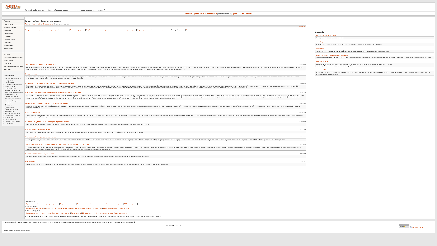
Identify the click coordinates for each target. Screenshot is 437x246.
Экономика (7, 30)
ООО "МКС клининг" (322, 62)
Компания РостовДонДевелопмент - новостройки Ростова (46, 103)
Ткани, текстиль (76, 213)
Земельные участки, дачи (128, 30)
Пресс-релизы (238, 14)
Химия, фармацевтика (110, 208)
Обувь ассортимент (88, 213)
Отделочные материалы (68, 204)
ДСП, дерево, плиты (130, 204)
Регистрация (8, 60)
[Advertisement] (347, 24)
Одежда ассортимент (33, 213)
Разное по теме (191, 30)
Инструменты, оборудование (9, 81)
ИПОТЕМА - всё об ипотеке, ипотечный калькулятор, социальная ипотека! (53, 92)
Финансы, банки (9, 39)
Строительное (10, 111)
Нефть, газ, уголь (68, 208)
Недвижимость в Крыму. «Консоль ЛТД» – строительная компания (50, 83)
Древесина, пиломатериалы (35, 208)
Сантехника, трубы (83, 204)
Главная (188, 14)
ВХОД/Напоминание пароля (13, 57)
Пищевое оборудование (13, 101)
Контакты (7, 69)
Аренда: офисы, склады (49, 30)
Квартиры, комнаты (143, 30)
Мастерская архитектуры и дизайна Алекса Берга (332, 55)
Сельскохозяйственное (12, 121)
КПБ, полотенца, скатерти (104, 213)
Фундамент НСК (321, 70)
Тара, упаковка (97, 208)
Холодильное (9, 117)
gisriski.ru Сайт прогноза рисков (326, 35)
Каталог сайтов (224, 14)
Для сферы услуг (10, 105)
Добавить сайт (301, 26)
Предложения (198, 14)
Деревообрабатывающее (13, 99)
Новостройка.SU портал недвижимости (40, 154)
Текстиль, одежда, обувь (33, 211)
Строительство (30, 201)
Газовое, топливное (11, 109)
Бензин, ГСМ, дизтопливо (53, 208)
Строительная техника (97, 204)
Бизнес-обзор (8, 33)
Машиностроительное (12, 115)
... (138, 204)
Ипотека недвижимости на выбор (37, 129)
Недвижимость (9, 45)
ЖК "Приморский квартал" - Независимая (40, 65)
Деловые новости (10, 27)
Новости (248, 14)
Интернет (7, 54)
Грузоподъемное (10, 119)
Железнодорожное (11, 95)
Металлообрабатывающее (14, 93)
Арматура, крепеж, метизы (50, 204)
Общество (7, 42)
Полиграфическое (11, 88)
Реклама (7, 21)
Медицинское (9, 107)
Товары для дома (119, 213)
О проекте (7, 63)
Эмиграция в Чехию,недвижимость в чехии (41, 137)
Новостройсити (31, 74)
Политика (7, 36)
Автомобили (8, 49)
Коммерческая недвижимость (160, 30)
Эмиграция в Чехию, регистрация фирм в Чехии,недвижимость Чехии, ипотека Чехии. (57, 144)
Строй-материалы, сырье (114, 204)
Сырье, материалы (31, 206)
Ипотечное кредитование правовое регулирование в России (47, 122)
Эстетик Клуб (320, 48)
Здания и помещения (112, 30)
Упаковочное (9, 103)
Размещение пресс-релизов (13, 66)
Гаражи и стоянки (63, 30)
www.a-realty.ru (30, 161)
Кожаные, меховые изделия (61, 213)
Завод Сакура (320, 42)
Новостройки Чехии (32, 112)
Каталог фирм (211, 14)
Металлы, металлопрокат (83, 208)
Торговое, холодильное (12, 90)
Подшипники (9, 123)
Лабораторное (10, 86)
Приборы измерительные (13, 84)
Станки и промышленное (13, 79)
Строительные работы (33, 204)
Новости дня (8, 24)
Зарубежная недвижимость (95, 30)
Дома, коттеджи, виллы (77, 30)
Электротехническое (12, 97)
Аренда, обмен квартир (32, 30)
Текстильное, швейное (12, 113)
